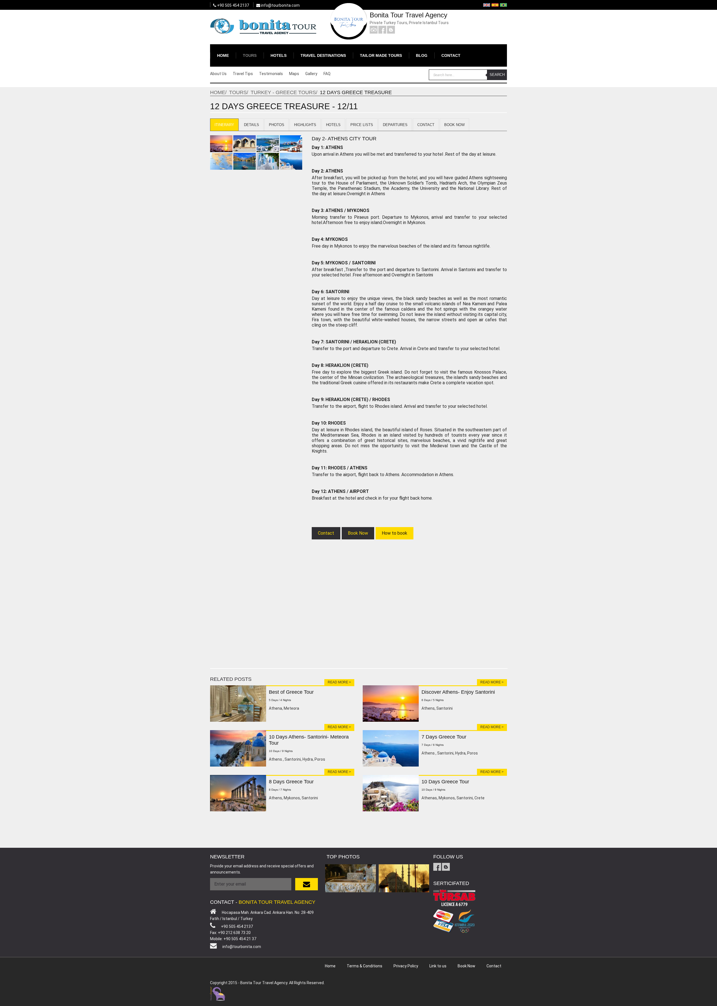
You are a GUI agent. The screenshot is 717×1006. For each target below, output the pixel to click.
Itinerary (224, 125)
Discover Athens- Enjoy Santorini (458, 692)
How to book (394, 533)
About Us (218, 73)
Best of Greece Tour (291, 692)
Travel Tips (243, 73)
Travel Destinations (323, 55)
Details (251, 125)
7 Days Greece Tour (444, 737)
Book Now (454, 125)
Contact (450, 55)
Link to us (437, 966)
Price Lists (361, 125)
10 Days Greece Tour (445, 781)
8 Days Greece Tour (291, 781)
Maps (294, 73)
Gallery (311, 73)
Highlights (305, 125)
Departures (395, 125)
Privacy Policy (406, 966)
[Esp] (495, 5)
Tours (250, 55)
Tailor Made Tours (381, 55)
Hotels (279, 55)
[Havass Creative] (217, 993)
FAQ (326, 73)
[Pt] (503, 5)
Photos (276, 125)
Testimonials (271, 73)
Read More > (339, 682)
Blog (421, 55)
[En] (486, 5)
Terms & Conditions (364, 966)
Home (223, 55)
